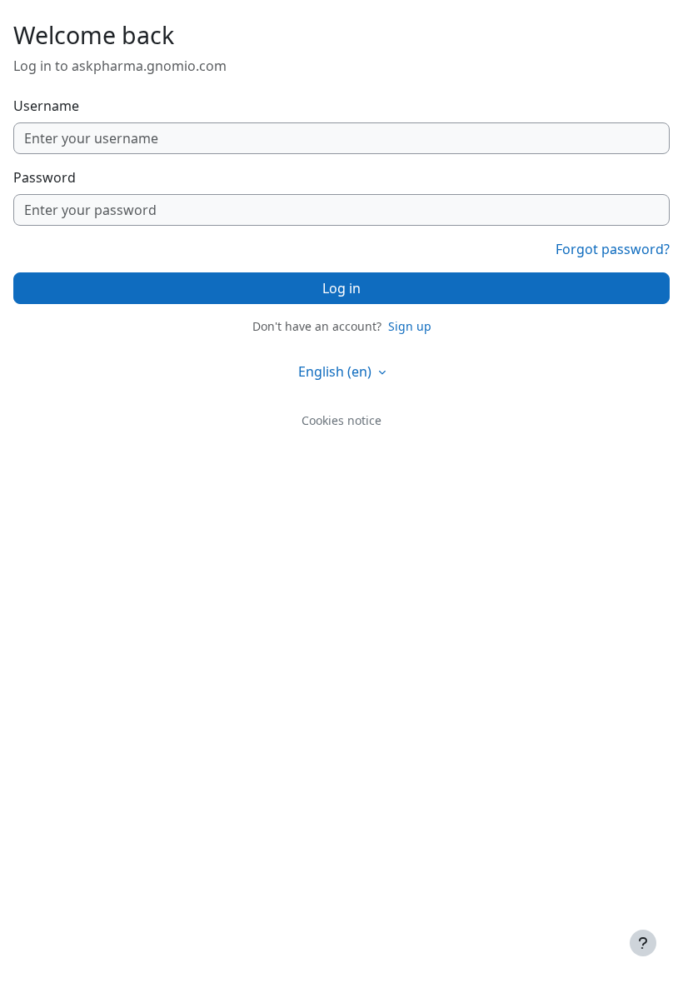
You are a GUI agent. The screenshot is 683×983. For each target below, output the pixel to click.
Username (46, 106)
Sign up (409, 326)
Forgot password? (613, 249)
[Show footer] (643, 943)
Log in (341, 288)
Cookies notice (341, 420)
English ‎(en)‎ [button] (336, 371)
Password (44, 177)
